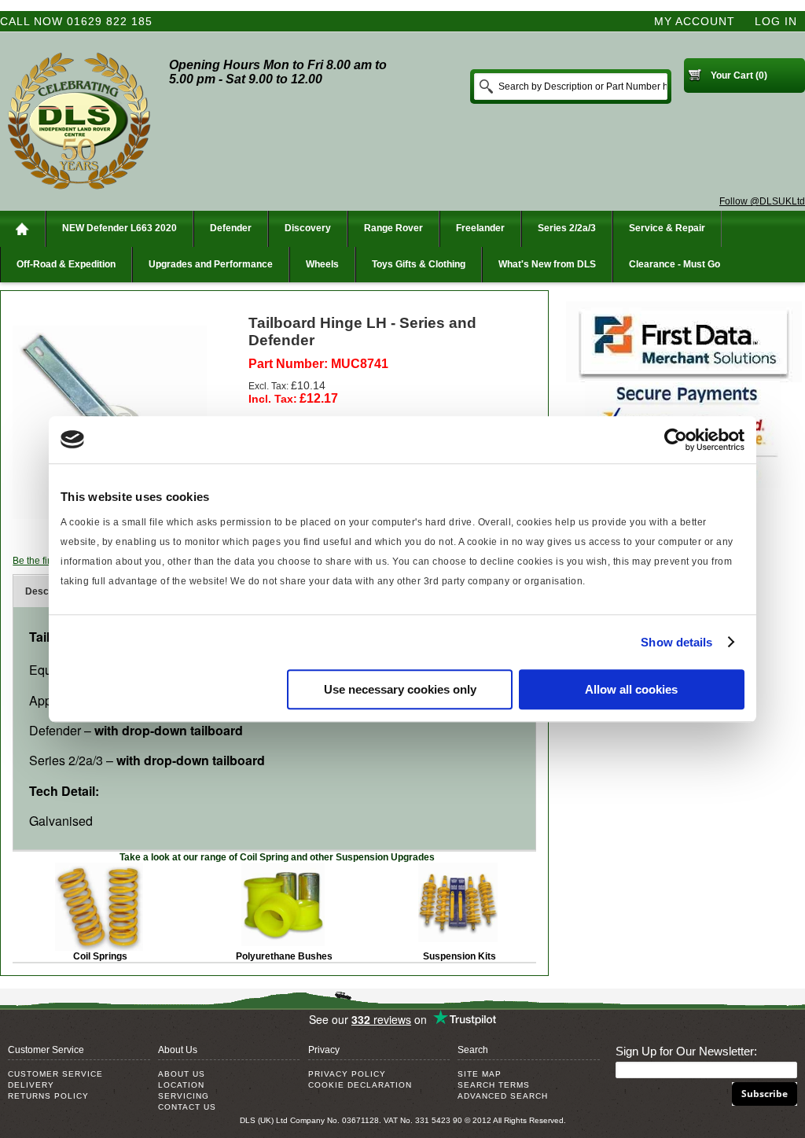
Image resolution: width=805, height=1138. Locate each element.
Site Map (480, 1074)
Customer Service (55, 1074)
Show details (676, 642)
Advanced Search (503, 1096)
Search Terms (494, 1085)
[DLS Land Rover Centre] (78, 121)
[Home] (23, 229)
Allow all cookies (631, 689)
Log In (776, 21)
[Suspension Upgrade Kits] (458, 868)
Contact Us (187, 1107)
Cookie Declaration (360, 1085)
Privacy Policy (347, 1074)
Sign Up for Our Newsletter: (686, 1051)
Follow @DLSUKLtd (762, 201)
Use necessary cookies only (400, 689)
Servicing (183, 1096)
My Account (694, 21)
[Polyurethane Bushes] (283, 868)
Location (181, 1085)
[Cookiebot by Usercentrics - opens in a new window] (675, 439)
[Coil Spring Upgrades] (99, 868)
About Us (181, 1074)
